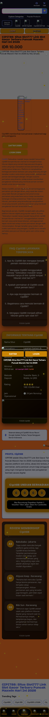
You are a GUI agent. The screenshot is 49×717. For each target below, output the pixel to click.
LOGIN (36, 354)
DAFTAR (13, 354)
